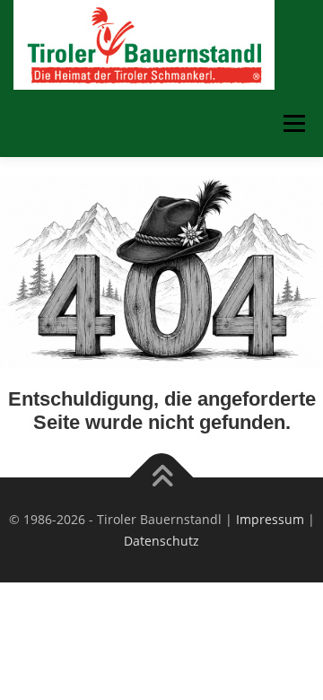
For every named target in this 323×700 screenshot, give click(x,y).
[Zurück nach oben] (162, 477)
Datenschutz (161, 540)
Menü (292, 123)
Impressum (270, 519)
